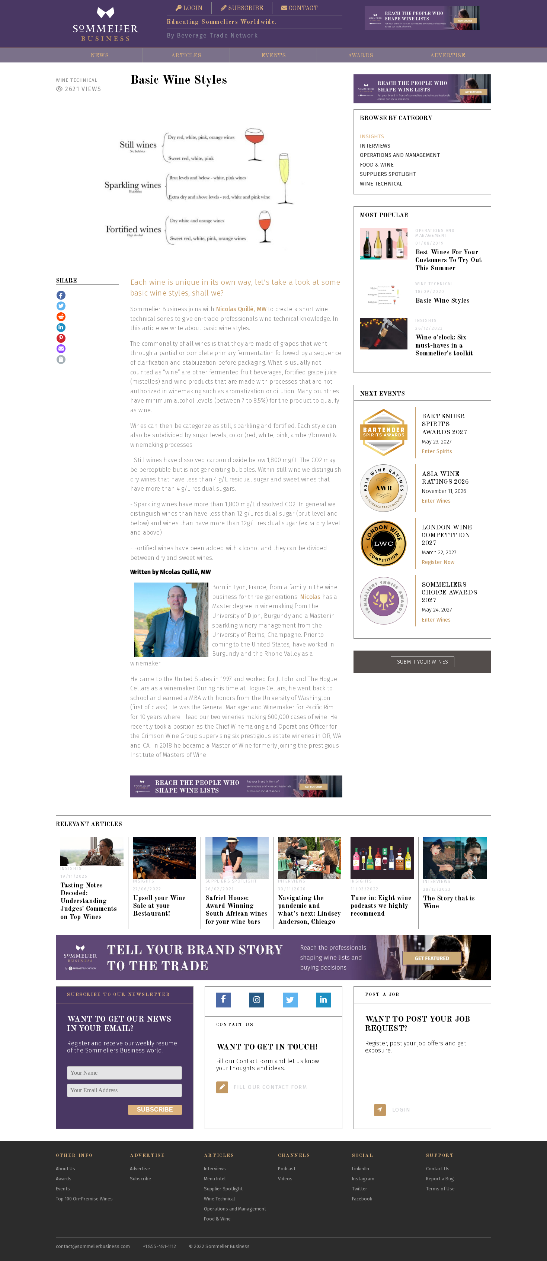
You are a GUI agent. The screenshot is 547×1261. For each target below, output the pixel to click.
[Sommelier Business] (106, 24)
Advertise (447, 55)
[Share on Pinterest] (61, 338)
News (99, 55)
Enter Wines (436, 501)
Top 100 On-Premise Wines (84, 1199)
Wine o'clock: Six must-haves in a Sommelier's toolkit (444, 346)
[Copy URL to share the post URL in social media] (61, 359)
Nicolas (310, 596)
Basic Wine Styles (442, 301)
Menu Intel (214, 1178)
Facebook (362, 1199)
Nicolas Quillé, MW (241, 309)
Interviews (375, 146)
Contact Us (438, 1168)
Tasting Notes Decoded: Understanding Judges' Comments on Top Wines (88, 901)
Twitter (359, 1188)
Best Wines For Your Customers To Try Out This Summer (448, 260)
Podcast (286, 1168)
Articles (186, 55)
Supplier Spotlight (223, 1188)
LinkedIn (360, 1168)
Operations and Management (400, 155)
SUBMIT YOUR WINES (422, 662)
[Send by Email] (61, 348)
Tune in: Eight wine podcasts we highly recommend (381, 906)
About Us (65, 1168)
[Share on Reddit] (61, 316)
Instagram (363, 1178)
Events (273, 55)
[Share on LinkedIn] (61, 327)
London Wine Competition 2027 (447, 535)
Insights (372, 136)
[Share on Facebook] (61, 295)
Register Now (438, 562)
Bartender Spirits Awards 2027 (444, 424)
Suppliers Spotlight (388, 174)
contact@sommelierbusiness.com (93, 1246)
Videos (285, 1178)
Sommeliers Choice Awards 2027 (449, 593)
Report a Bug (440, 1178)
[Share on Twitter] (61, 305)
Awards (360, 55)
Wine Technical (76, 80)
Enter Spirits (437, 451)
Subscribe (140, 1178)
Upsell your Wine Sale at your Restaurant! (159, 906)
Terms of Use (440, 1188)
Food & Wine (377, 165)
